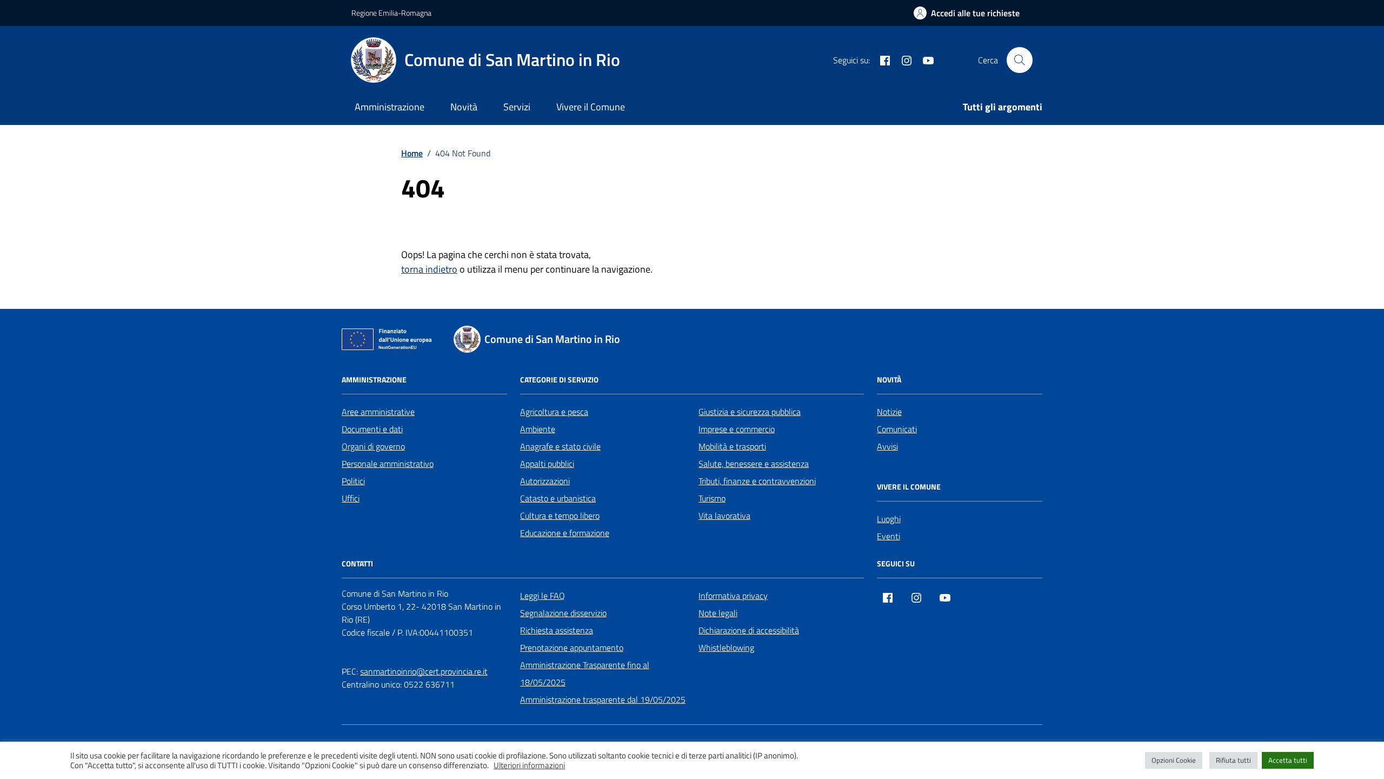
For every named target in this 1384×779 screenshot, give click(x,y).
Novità (463, 107)
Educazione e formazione (564, 532)
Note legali (717, 612)
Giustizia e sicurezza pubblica (749, 411)
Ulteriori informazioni (529, 765)
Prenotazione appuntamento (571, 647)
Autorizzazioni (545, 480)
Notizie (889, 411)
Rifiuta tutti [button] (1233, 760)
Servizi (516, 107)
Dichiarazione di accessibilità (748, 630)
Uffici (351, 498)
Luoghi (889, 518)
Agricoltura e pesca (554, 411)
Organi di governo (373, 446)
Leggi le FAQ (542, 595)
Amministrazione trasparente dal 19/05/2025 (603, 699)
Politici (353, 480)
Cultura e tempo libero (560, 515)
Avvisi (887, 446)
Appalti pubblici (547, 463)
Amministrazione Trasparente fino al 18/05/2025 (584, 673)
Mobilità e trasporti (732, 446)
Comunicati (897, 428)
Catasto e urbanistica (558, 498)
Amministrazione (389, 107)
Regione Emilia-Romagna (391, 12)
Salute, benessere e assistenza (753, 463)
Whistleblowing (726, 647)
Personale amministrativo (388, 463)
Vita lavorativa (724, 515)
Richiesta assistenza (556, 630)
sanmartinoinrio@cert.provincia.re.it (424, 671)
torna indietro (429, 269)
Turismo (712, 498)
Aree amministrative (378, 411)
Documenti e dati (372, 428)
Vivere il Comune (590, 107)
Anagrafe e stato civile (560, 446)
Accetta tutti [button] (1287, 760)
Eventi (888, 536)
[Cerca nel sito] (1020, 60)
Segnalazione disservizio (563, 612)
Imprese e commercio (736, 428)
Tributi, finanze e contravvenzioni (757, 480)
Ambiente (537, 428)
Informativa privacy (733, 595)
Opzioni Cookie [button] (1174, 760)
